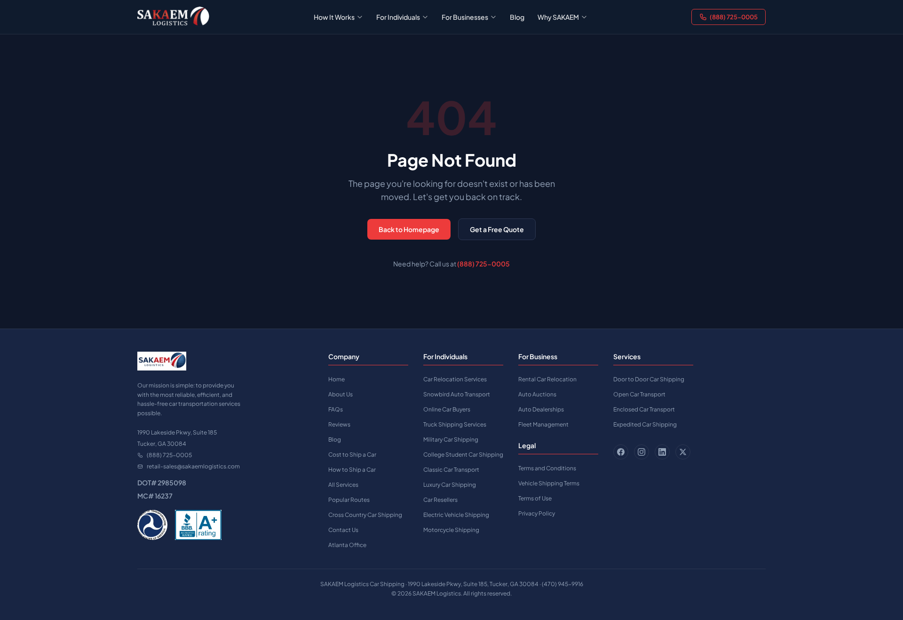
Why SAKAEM (558, 17)
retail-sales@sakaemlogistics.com (193, 466)
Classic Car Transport (451, 469)
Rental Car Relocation (547, 379)
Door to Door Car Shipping (648, 379)
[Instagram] (641, 451)
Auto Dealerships (541, 409)
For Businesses (465, 17)
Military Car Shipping (450, 439)
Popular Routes (349, 499)
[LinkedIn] (662, 451)
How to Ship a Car (352, 469)
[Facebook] (620, 451)
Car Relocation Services (455, 379)
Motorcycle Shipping (451, 529)
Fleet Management (543, 424)
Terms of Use (535, 498)
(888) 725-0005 (734, 17)
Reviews (339, 424)
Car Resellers (440, 499)
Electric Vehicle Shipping (456, 514)
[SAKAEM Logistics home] (173, 17)
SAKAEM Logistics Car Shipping (362, 584)
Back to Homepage (409, 229)
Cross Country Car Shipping (365, 514)
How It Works (334, 17)
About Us (340, 394)
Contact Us (343, 529)
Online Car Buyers (446, 409)
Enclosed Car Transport (644, 409)
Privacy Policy (536, 513)
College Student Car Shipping (463, 454)
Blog (517, 17)
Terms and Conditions (547, 468)
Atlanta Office (347, 544)
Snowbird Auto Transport (456, 394)
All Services (343, 484)
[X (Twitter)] (682, 451)
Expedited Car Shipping (645, 424)
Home (336, 379)
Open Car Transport (639, 394)
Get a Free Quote (497, 229)
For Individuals (398, 17)
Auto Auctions (537, 394)
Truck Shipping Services (454, 424)
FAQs (335, 409)
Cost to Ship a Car (352, 454)
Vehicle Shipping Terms (548, 483)
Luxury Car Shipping (449, 484)
